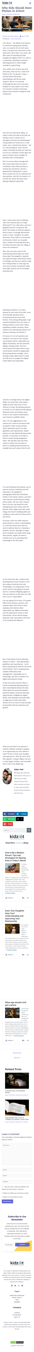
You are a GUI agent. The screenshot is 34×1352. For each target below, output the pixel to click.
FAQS (17, 1300)
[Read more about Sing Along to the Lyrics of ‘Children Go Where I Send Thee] (17, 1107)
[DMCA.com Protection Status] (17, 1342)
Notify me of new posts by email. (13, 1197)
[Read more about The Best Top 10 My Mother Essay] (17, 1080)
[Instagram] (19, 1285)
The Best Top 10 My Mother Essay (15, 1091)
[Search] (29, 830)
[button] (9, 814)
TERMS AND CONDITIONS (17, 1295)
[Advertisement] (17, 114)
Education (17, 14)
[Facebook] (12, 1285)
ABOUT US (17, 1317)
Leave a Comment (7, 14)
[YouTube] (22, 1285)
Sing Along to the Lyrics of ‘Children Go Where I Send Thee (17, 1118)
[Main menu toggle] (30, 3)
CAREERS (17, 1312)
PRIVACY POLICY (17, 1297)
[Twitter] (15, 1285)
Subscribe (22, 1244)
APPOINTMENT (17, 1315)
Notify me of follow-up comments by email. (16, 1193)
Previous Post (17, 1053)
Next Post (17, 1057)
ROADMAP (17, 1302)
